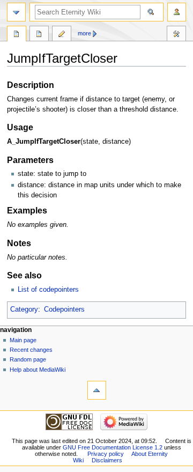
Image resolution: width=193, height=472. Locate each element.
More (84, 33)
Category (24, 309)
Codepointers (64, 309)
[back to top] (96, 390)
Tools (176, 34)
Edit (62, 34)
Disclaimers (107, 460)
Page (17, 34)
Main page (23, 340)
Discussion (39, 34)
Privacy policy (105, 454)
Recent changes (31, 349)
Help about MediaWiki (37, 369)
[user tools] (176, 12)
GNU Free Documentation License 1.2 (112, 447)
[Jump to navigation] (16, 12)
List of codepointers (48, 289)
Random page (28, 359)
